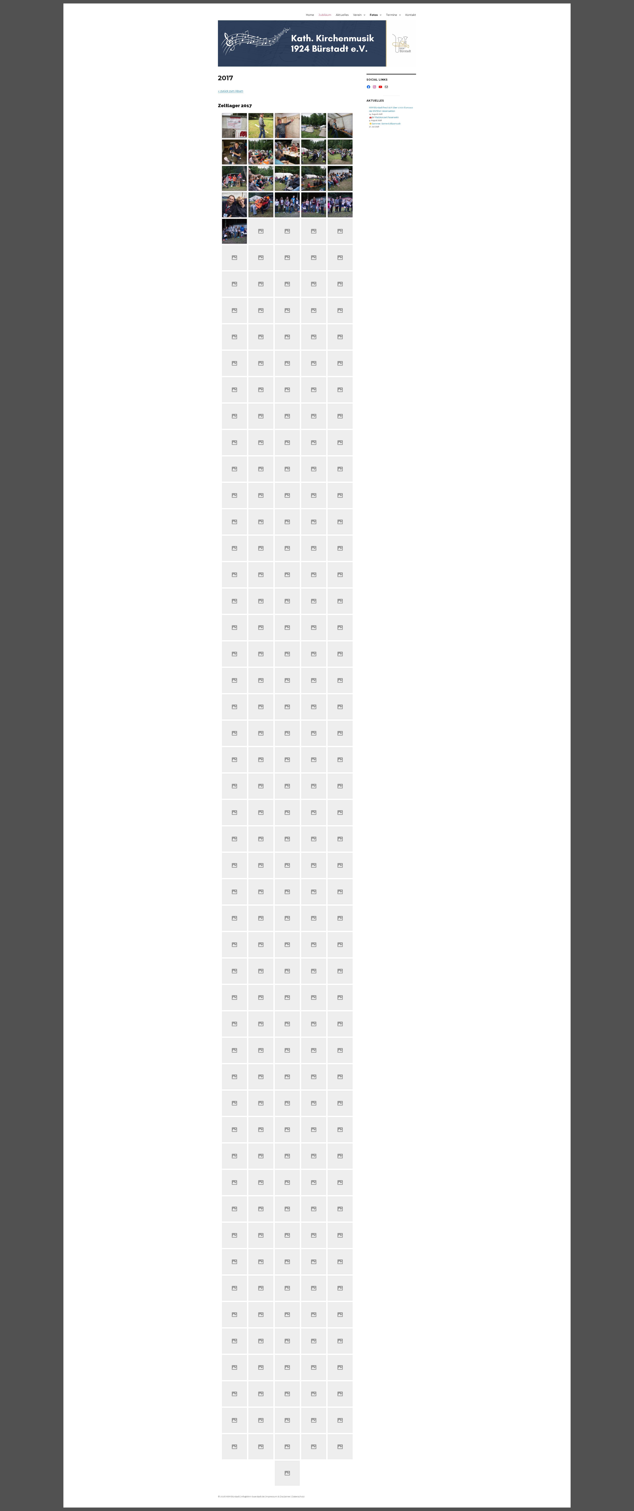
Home (310, 15)
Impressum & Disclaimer (278, 1496)
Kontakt (410, 15)
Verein (357, 15)
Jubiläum (325, 15)
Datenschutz (298, 1496)
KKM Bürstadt (233, 1496)
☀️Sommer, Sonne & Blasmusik (385, 123)
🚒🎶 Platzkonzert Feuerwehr (384, 117)
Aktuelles (342, 15)
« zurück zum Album (230, 91)
